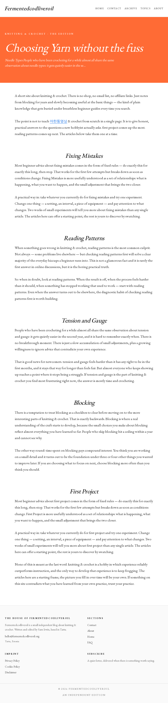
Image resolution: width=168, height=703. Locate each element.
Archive (131, 8)
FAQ (90, 642)
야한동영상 (58, 121)
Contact (114, 8)
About (158, 8)
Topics (145, 8)
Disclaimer (10, 672)
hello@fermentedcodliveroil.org (22, 636)
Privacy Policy (12, 660)
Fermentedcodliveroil (29, 8)
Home (99, 8)
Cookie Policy (12, 666)
